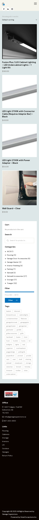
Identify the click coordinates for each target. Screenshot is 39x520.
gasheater (9, 330)
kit (29, 341)
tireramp (27, 367)
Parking (10, 269)
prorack (20, 356)
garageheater (11, 326)
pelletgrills (21, 352)
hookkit (15, 341)
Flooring (10, 255)
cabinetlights (23, 315)
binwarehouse (11, 315)
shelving (28, 359)
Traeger (10, 283)
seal (14, 359)
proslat (28, 356)
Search (7, 240)
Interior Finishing (13, 265)
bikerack (17, 311)
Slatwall (10, 273)
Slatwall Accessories (15, 276)
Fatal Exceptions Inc (29, 517)
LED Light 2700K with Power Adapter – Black (16, 161)
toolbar (18, 370)
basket (8, 311)
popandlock (10, 356)
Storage (10, 280)
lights (17, 345)
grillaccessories (11, 333)
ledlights (9, 345)
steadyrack (18, 363)
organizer (9, 348)
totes (26, 370)
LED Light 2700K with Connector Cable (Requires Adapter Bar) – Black (18, 114)
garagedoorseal (11, 322)
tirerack (18, 367)
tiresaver (9, 370)
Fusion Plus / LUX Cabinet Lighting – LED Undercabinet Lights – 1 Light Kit (19, 65)
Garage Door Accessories (17, 258)
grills (22, 333)
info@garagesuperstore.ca (15, 417)
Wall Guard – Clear (11, 208)
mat (23, 345)
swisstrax (9, 367)
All (8, 251)
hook (8, 341)
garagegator (24, 322)
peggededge (10, 352)
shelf (20, 359)
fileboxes (24, 319)
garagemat (23, 326)
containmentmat (12, 319)
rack (7, 359)
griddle (19, 330)
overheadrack (21, 348)
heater (18, 337)
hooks (23, 341)
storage (28, 363)
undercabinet (10, 374)
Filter (10, 300)
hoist (25, 337)
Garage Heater (13, 262)
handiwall (9, 337)
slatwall (8, 363)
